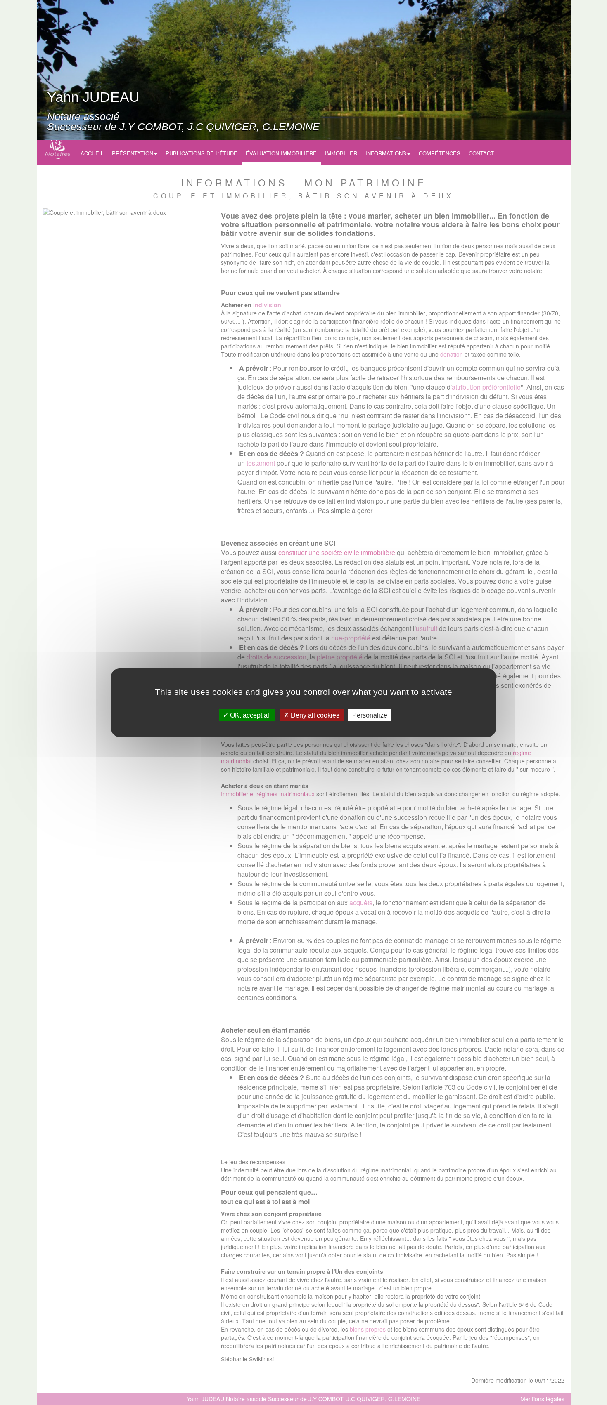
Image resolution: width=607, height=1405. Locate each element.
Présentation (132, 153)
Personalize (369, 714)
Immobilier (341, 153)
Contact (481, 153)
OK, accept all (249, 714)
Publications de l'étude (201, 153)
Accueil (92, 153)
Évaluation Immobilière (281, 153)
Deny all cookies (314, 714)
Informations (385, 153)
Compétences (439, 153)
